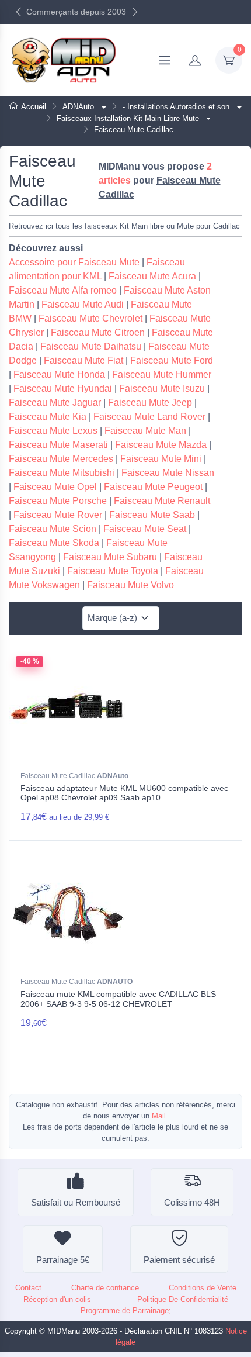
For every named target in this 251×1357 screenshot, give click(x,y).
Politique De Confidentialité (182, 1299)
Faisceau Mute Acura (152, 276)
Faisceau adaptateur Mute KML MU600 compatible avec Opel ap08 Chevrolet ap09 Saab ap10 (124, 793)
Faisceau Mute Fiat (83, 360)
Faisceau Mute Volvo (130, 585)
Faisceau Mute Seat (144, 529)
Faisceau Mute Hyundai (62, 388)
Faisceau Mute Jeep (150, 403)
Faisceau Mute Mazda (161, 445)
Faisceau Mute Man (145, 431)
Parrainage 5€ (62, 1260)
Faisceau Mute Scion (52, 529)
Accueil (33, 106)
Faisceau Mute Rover (57, 515)
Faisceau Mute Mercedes (61, 459)
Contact (28, 1287)
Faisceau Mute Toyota (112, 571)
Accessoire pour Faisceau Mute (74, 262)
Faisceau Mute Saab (152, 515)
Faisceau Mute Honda (59, 374)
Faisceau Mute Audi (82, 304)
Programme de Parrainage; (126, 1310)
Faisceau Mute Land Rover (149, 417)
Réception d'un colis (57, 1299)
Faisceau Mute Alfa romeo (63, 290)
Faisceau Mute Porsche (58, 501)
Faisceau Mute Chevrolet (90, 318)
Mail (159, 1115)
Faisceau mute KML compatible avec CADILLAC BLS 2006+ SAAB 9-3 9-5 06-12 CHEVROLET (118, 999)
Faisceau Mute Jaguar (55, 403)
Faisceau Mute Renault (162, 501)
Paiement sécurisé (179, 1260)
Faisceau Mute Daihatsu (90, 346)
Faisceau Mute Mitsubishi (61, 473)
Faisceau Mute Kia (47, 417)
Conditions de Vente (202, 1287)
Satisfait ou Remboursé (75, 1202)
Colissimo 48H (192, 1202)
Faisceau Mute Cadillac (74, 776)
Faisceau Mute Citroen (98, 332)
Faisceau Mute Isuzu (162, 388)
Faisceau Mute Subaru (110, 557)
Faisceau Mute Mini (160, 459)
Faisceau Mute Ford (171, 360)
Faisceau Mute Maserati (58, 445)
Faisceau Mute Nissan (167, 473)
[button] (102, 106)
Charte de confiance (105, 1287)
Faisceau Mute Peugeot (153, 487)
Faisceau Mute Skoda (54, 543)
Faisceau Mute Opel (55, 487)
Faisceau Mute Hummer (161, 374)
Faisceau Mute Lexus (53, 431)
